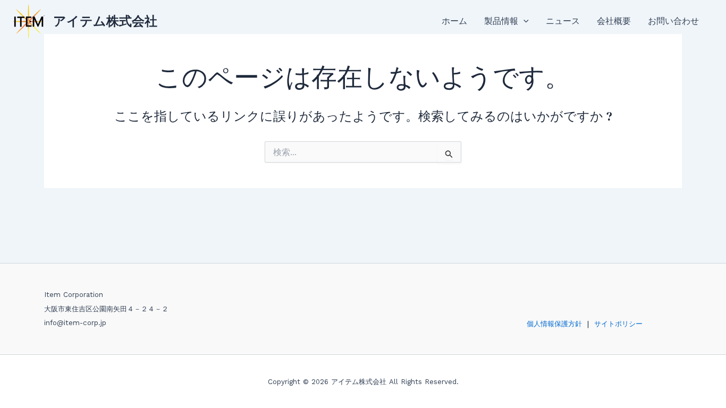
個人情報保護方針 (554, 324)
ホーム (454, 21)
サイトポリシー (618, 324)
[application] (523, 21)
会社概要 (614, 21)
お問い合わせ (673, 21)
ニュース (563, 21)
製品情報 (501, 21)
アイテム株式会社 (105, 21)
